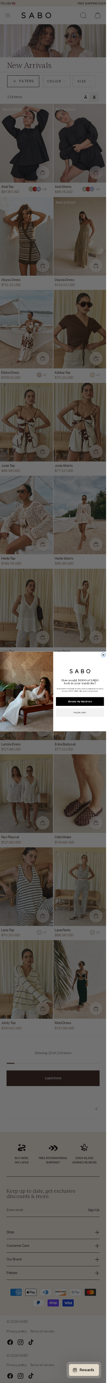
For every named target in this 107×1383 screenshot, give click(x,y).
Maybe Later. (79, 712)
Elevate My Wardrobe (80, 701)
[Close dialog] (103, 655)
